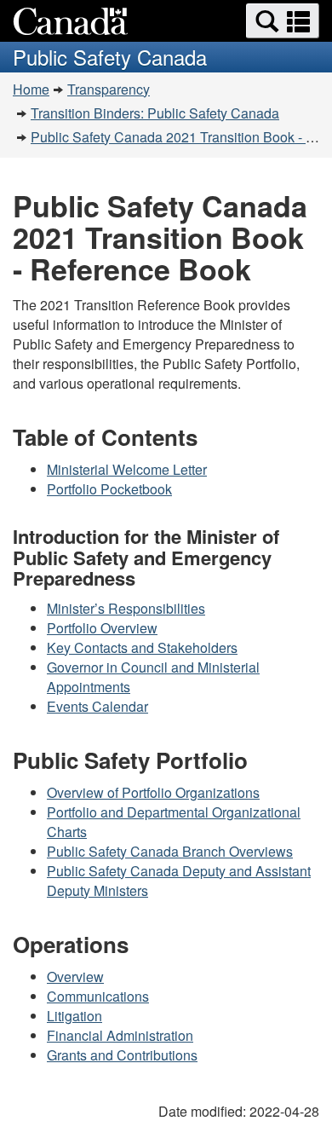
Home (31, 89)
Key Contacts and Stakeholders (142, 647)
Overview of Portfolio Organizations (153, 792)
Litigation (74, 1016)
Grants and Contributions (122, 1055)
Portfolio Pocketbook (109, 489)
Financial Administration (120, 1035)
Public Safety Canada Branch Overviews (170, 851)
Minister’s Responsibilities (126, 608)
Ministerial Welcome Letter (127, 469)
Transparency (108, 89)
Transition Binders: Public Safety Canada (155, 113)
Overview (75, 976)
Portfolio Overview (102, 628)
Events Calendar (97, 706)
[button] (282, 20)
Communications (98, 996)
